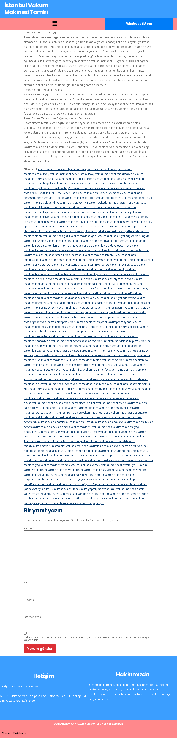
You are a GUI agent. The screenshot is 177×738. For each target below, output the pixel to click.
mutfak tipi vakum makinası (55, 293)
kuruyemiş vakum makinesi (92, 269)
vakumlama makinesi (102, 446)
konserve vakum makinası (113, 264)
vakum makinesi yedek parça (80, 431)
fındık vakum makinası (49, 236)
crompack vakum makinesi (121, 197)
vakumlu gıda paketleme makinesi (78, 450)
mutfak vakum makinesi (113, 293)
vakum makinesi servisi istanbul (100, 417)
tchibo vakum (102, 360)
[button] (55, 24)
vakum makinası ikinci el (124, 379)
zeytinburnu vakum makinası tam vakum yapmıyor (68, 489)
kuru (38, 269)
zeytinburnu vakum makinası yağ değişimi (67, 493)
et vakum (91, 216)
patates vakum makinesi (99, 307)
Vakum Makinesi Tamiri (78, 422)
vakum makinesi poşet (96, 412)
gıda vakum (136, 236)
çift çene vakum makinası (68, 197)
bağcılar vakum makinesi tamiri (104, 183)
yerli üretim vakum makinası (50, 469)
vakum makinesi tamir (50, 422)
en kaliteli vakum (74, 207)
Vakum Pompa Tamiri (57, 441)
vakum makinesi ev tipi (112, 403)
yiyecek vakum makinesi (120, 469)
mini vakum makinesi (48, 288)
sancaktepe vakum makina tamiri (56, 336)
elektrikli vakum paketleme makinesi (100, 202)
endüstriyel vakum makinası (53, 212)
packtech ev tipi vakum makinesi (117, 302)
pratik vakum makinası (76, 322)
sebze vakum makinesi (118, 345)
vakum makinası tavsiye (116, 388)
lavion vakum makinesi (118, 274)
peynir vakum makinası (130, 307)
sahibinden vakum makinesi (53, 331)
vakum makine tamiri (109, 393)
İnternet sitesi (32, 617)
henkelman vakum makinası (52, 250)
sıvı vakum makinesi (124, 350)
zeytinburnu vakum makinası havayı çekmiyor (63, 479)
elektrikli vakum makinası (60, 202)
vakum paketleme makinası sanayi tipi (112, 436)
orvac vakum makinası (49, 302)
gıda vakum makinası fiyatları (95, 240)
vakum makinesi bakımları (48, 403)
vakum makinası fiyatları (93, 379)
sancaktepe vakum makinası (95, 336)
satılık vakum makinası (49, 345)
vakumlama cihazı (77, 446)
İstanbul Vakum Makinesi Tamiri (26, 9)
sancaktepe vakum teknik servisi (102, 341)
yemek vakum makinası (76, 465)
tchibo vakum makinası (125, 360)
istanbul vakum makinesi (46, 259)
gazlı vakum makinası (77, 236)
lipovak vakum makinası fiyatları (103, 279)
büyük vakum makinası (49, 188)
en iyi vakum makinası (49, 207)
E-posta (30, 599)
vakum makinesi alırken (73, 398)
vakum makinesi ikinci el (52, 407)
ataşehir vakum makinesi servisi (104, 178)
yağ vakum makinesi (48, 465)
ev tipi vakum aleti (137, 221)
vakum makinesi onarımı (83, 407)
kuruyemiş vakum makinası (58, 269)
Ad (26, 583)
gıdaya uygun (116, 245)
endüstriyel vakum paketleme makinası (60, 216)
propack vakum (45, 326)
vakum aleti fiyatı (73, 369)
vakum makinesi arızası (103, 398)
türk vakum (120, 364)
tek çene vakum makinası (60, 364)
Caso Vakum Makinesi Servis (89, 193)
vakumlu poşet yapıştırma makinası (65, 460)
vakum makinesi (47, 398)
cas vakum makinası (106, 188)
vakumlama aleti (55, 446)
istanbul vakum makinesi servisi (82, 259)
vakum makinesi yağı (47, 431)
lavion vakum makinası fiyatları (83, 274)
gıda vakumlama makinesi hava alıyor (62, 245)
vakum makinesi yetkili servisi (118, 431)
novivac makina (74, 298)
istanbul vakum (64, 255)
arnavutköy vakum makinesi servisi (57, 174)
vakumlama (38, 446)
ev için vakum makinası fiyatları (69, 221)
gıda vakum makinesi (127, 240)
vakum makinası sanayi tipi (125, 384)
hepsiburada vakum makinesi (89, 250)
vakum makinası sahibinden (90, 384)
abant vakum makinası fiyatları (57, 169)
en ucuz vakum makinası (100, 207)
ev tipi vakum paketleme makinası (57, 231)
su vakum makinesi (115, 355)
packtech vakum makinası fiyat (64, 307)
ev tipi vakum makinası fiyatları (69, 226)
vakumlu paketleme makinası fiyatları (75, 455)
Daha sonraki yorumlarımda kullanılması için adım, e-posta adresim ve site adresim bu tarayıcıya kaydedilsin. (86, 638)
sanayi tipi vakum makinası (88, 331)
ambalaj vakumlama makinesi (95, 169)
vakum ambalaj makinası (124, 369)
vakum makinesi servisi (65, 417)
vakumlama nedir (126, 446)
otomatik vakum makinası (80, 302)
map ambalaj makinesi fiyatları (100, 283)
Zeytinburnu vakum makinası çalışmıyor (63, 474)
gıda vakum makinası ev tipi (58, 240)
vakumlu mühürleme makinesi (119, 450)
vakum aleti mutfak (96, 369)
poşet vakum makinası (93, 317)
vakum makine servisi (82, 393)
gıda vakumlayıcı (97, 245)
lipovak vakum (73, 279)
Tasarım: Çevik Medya (14, 733)
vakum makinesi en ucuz (81, 403)
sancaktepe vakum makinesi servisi (58, 341)
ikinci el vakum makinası (123, 250)
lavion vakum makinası (49, 274)
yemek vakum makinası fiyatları (112, 465)
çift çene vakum (42, 197)
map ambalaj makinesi (66, 283)
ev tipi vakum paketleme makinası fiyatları (106, 231)
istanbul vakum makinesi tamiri (123, 259)
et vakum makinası (109, 216)
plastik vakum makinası (123, 312)
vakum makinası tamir (58, 388)
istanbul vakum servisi (55, 264)
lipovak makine (54, 279)
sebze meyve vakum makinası (83, 345)
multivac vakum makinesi (120, 288)
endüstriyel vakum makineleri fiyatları (95, 212)
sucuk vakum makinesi (78, 360)
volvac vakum (126, 460)
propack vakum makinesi (71, 326)
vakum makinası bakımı (98, 374)
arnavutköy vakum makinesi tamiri (102, 174)
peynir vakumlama (96, 312)
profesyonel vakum (103, 322)
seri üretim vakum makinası (93, 350)
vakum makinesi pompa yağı (64, 412)
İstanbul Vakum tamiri (83, 264)
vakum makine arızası (54, 393)
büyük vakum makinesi (78, 188)
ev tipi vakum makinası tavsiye (108, 226)
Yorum (29, 528)
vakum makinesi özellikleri (116, 407)
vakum (58, 369)
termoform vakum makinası (95, 364)
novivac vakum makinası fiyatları (105, 298)
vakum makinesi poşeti (126, 412)
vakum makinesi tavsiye (108, 422)
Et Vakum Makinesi (133, 216)
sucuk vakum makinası (49, 360)
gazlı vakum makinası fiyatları (110, 236)
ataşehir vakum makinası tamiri (64, 178)
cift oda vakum (94, 197)
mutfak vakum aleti (85, 293)
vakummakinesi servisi (102, 460)
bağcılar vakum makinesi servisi (63, 183)
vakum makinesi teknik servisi (51, 427)
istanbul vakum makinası (89, 255)
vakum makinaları (52, 374)
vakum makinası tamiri (86, 388)
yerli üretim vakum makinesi (86, 469)
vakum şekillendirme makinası (89, 441)
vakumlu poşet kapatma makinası (120, 455)
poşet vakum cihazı (67, 317)
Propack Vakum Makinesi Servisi (109, 326)
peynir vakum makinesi (69, 312)
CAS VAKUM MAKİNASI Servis (52, 193)
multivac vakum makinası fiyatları (83, 288)
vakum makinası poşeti (58, 384)
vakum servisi (118, 441)
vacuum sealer (44, 369)
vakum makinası (73, 374)
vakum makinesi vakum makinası (92, 427)
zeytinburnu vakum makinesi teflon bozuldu (65, 498)
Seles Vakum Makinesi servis (57, 350)
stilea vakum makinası (89, 355)
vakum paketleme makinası (70, 436)
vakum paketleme (41, 436)
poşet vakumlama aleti (47, 322)
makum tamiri (43, 283)
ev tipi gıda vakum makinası (107, 221)
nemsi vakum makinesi (49, 298)
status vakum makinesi (60, 355)
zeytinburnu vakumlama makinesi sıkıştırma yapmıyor (70, 503)
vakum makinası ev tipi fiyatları (58, 379)
